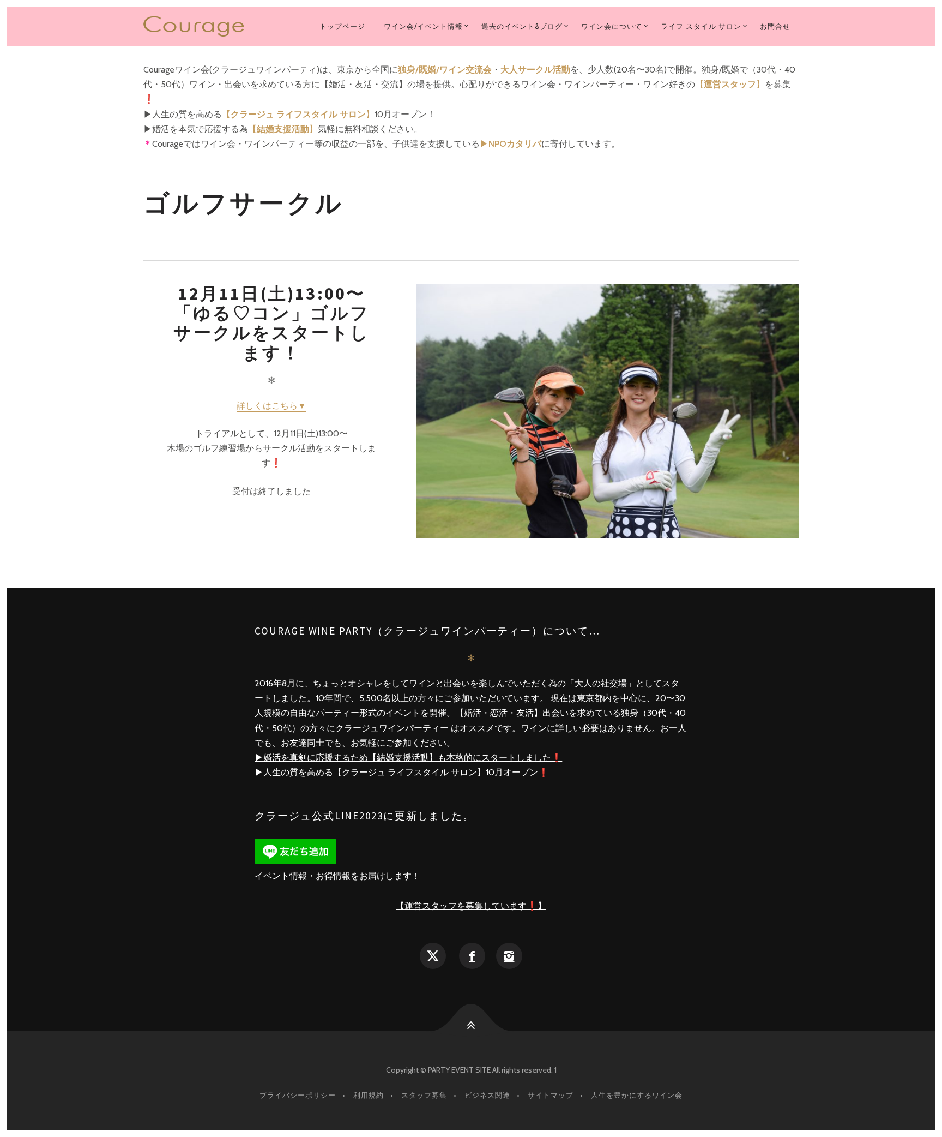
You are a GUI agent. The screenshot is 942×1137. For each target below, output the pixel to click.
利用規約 (368, 1095)
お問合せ (775, 26)
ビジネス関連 (487, 1095)
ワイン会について (611, 26)
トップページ (342, 26)
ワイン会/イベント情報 (423, 26)
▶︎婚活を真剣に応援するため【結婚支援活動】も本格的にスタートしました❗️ (408, 757)
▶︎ (510, 144)
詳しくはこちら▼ (271, 405)
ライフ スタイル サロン (701, 26)
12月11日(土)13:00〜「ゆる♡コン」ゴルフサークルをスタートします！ (271, 323)
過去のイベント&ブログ (522, 26)
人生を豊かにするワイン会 (637, 1095)
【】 (730, 84)
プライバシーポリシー (297, 1095)
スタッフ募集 (424, 1095)
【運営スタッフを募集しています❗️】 (471, 906)
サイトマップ (550, 1095)
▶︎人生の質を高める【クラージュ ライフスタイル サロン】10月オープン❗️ (402, 772)
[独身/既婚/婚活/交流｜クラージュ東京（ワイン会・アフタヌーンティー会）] (199, 26)
